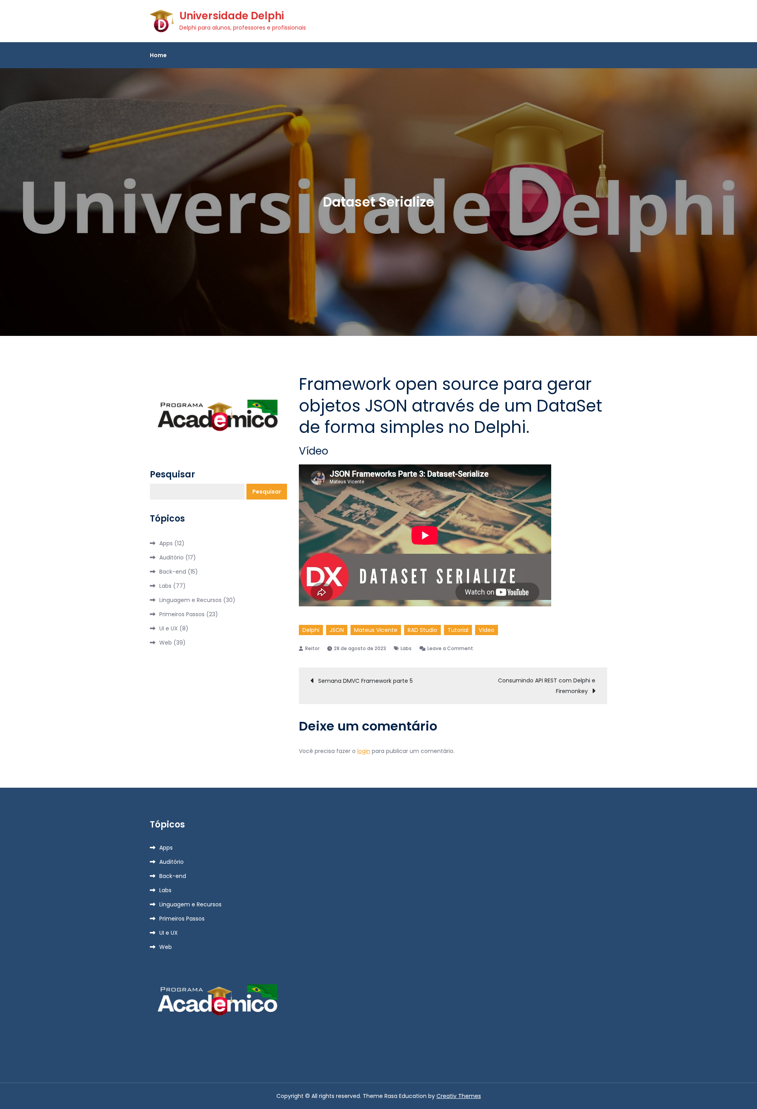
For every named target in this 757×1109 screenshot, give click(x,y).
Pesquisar (172, 475)
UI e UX (168, 628)
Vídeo (486, 630)
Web (165, 643)
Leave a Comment (450, 648)
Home (158, 55)
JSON (337, 630)
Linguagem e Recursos (190, 600)
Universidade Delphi (231, 16)
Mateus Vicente (375, 630)
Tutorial (457, 630)
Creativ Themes (458, 1096)
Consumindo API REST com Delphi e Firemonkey (546, 686)
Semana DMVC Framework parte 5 (365, 681)
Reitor (312, 648)
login (363, 751)
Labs (406, 648)
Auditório (171, 557)
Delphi (310, 630)
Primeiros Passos (182, 614)
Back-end (172, 572)
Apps (166, 543)
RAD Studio (422, 630)
